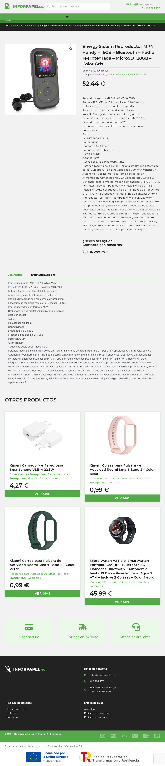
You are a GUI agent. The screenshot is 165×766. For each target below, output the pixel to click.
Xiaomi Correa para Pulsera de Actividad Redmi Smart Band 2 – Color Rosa (122, 469)
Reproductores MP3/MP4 (133, 74)
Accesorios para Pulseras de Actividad (113, 478)
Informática (18, 25)
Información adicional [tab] (43, 274)
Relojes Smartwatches (135, 582)
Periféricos (32, 25)
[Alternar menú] (67, 17)
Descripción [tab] (15, 274)
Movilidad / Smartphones (43, 478)
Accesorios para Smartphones (28, 474)
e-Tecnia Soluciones (48, 733)
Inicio (7, 25)
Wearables (114, 482)
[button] (71, 49)
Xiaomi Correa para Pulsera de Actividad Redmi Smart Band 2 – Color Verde (42, 565)
